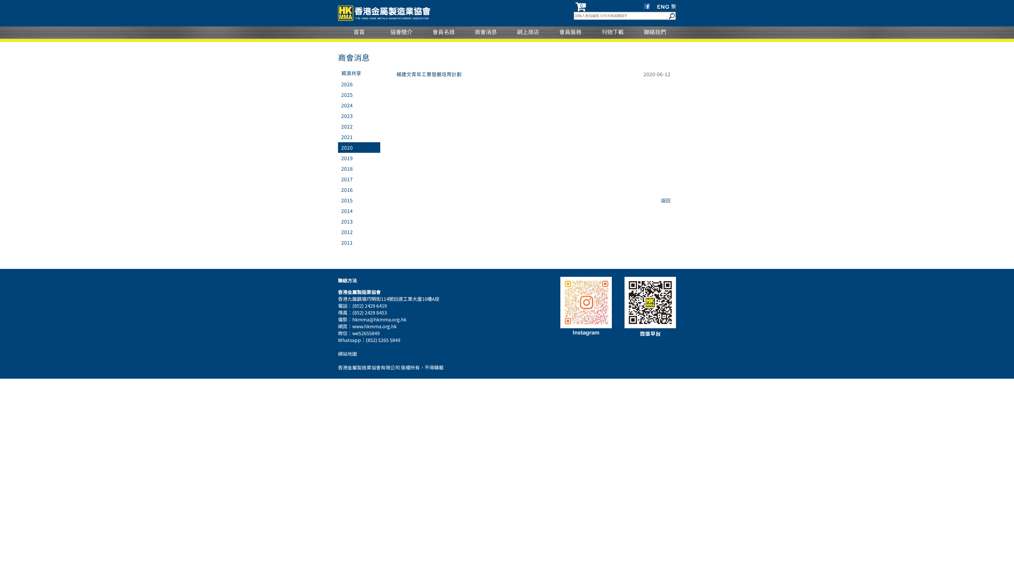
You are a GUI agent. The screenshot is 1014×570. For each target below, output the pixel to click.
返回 (665, 200)
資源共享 (351, 73)
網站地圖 (347, 353)
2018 (347, 168)
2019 (347, 158)
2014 (347, 210)
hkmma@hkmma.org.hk (379, 319)
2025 (347, 94)
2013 (347, 221)
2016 (347, 189)
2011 (347, 242)
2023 (347, 115)
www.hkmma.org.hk (374, 326)
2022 (347, 126)
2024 (347, 105)
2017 (347, 179)
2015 (347, 200)
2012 (347, 231)
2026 (347, 84)
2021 (347, 136)
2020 (347, 147)
